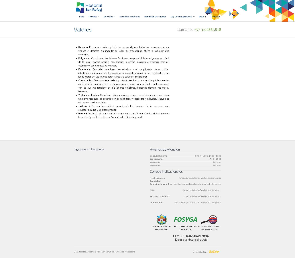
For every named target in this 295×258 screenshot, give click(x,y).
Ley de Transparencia (181, 17)
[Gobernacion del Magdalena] (208, 11)
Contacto (215, 17)
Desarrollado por (206, 252)
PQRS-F (202, 17)
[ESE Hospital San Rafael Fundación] (89, 11)
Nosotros (92, 17)
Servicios (108, 17)
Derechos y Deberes (130, 17)
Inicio (81, 17)
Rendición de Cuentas (155, 17)
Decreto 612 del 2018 (191, 240)
